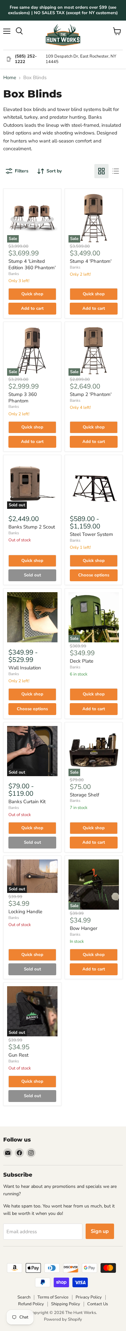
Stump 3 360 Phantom (22, 397)
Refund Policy (31, 1304)
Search (23, 1297)
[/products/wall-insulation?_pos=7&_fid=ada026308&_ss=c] (32, 617)
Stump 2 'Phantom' (90, 394)
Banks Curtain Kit (27, 801)
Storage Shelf (84, 795)
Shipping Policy (65, 1304)
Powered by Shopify (63, 1319)
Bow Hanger (83, 928)
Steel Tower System (91, 534)
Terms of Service (52, 1297)
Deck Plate (81, 661)
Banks (13, 273)
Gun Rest (18, 1055)
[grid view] (101, 171)
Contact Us (97, 1304)
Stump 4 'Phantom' (90, 261)
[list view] (116, 171)
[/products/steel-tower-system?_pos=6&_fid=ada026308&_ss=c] (93, 484)
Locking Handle (25, 911)
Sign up (100, 1231)
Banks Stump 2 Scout (31, 527)
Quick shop (32, 294)
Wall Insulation (24, 668)
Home (9, 77)
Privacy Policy (89, 1297)
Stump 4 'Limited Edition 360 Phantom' (32, 264)
